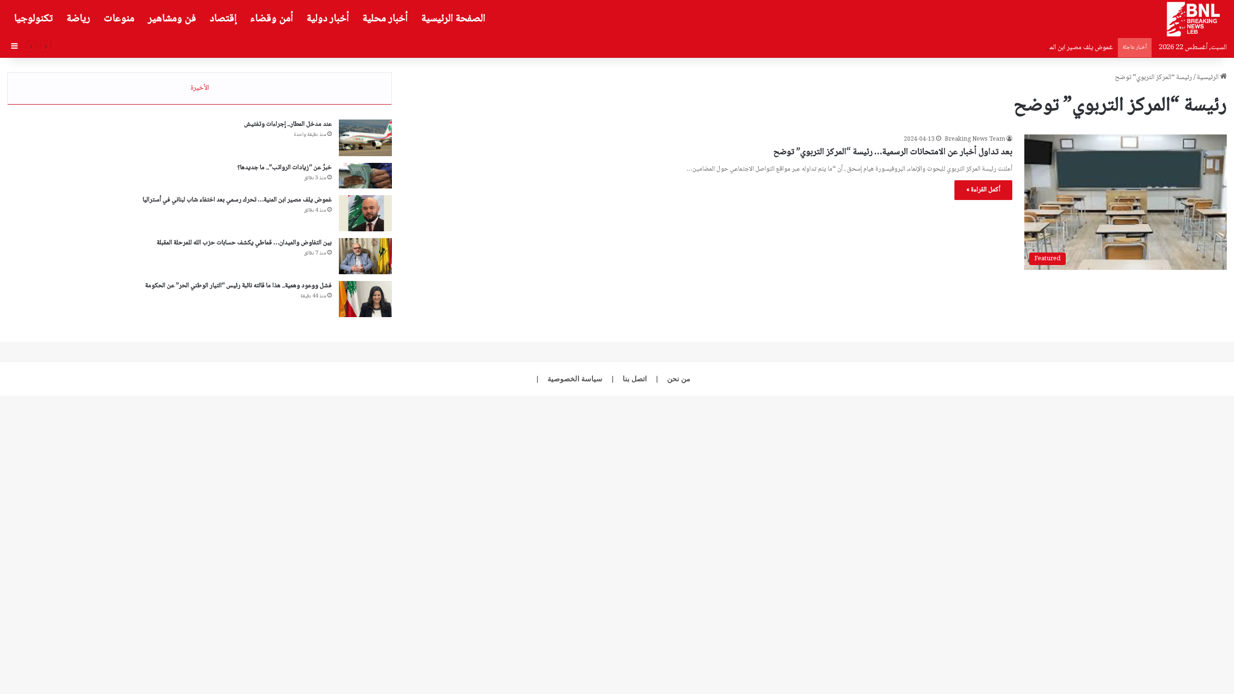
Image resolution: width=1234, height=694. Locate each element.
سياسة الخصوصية (575, 378)
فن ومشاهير (172, 19)
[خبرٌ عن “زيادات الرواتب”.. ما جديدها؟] (365, 175)
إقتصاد (223, 19)
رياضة (78, 19)
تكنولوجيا (33, 19)
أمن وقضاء (271, 19)
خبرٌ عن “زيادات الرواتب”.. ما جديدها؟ (284, 168)
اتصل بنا (635, 378)
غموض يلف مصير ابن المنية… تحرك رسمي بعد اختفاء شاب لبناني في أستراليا (1012, 47)
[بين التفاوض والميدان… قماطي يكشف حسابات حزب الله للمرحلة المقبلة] (365, 256)
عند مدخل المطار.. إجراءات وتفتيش (288, 124)
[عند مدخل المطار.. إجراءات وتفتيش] (365, 138)
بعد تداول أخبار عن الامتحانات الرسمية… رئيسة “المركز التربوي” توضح (892, 152)
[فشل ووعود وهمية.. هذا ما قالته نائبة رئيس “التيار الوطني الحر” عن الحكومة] (365, 299)
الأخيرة (199, 88)
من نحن (678, 378)
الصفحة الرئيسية (453, 19)
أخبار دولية (328, 19)
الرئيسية (1208, 77)
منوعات (119, 19)
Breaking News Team (975, 139)
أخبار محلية (385, 19)
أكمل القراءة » (983, 190)
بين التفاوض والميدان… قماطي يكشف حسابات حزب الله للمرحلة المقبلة (244, 243)
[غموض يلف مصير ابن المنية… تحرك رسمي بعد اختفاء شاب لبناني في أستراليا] (365, 213)
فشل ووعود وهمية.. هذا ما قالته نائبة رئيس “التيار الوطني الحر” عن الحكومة (238, 286)
